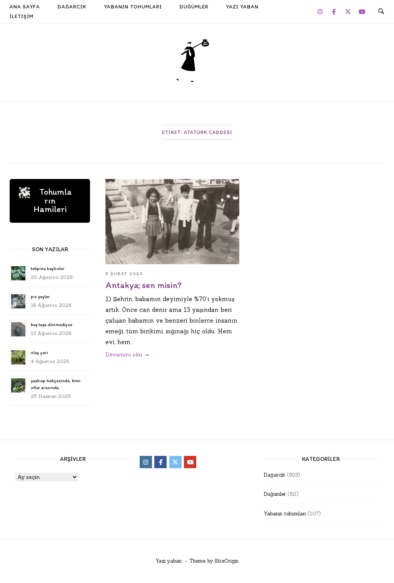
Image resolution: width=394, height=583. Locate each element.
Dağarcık (274, 475)
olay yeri (39, 352)
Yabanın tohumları (285, 513)
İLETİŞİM (21, 16)
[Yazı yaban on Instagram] (320, 11)
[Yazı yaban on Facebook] (334, 11)
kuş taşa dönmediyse (51, 324)
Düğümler (275, 494)
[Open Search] (381, 11)
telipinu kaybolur (47, 268)
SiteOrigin (227, 561)
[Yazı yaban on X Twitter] (348, 11)
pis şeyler (40, 296)
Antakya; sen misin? (143, 285)
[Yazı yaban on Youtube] (362, 11)
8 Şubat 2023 (124, 273)
